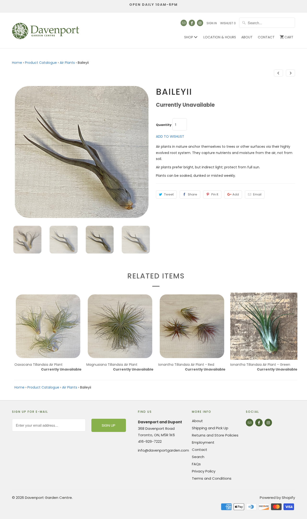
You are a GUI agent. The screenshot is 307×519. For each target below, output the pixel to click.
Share (192, 194)
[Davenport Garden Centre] (45, 29)
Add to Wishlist (170, 136)
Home (17, 62)
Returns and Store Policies (215, 435)
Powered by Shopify (277, 497)
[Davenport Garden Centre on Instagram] (200, 23)
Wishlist (228, 23)
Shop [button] (189, 37)
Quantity (163, 125)
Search (198, 456)
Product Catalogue (41, 62)
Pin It (214, 194)
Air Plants (67, 62)
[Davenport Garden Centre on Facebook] (192, 23)
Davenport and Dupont (160, 422)
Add (235, 194)
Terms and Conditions (211, 478)
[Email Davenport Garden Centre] (184, 23)
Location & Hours (219, 37)
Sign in (212, 23)
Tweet (169, 194)
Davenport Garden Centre (48, 497)
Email (257, 194)
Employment (203, 442)
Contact (266, 37)
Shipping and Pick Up (210, 428)
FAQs (196, 463)
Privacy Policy (203, 471)
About (247, 37)
